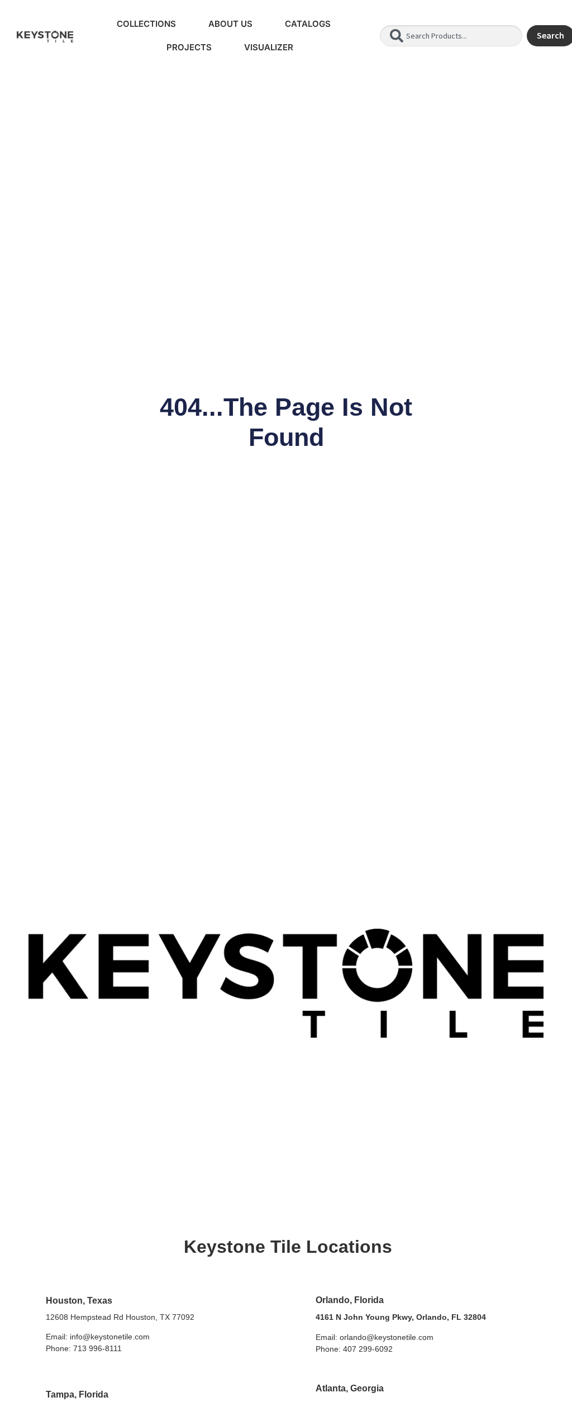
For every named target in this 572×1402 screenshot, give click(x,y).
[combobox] (451, 35)
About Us (230, 23)
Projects (189, 47)
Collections (146, 23)
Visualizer (268, 47)
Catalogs (308, 23)
